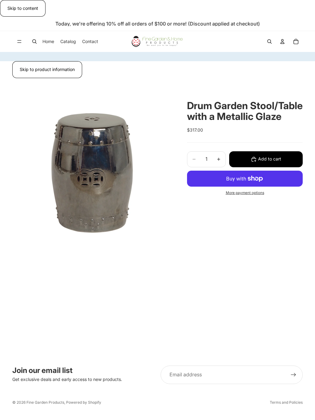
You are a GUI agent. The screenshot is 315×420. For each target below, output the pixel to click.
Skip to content (22, 8)
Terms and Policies (286, 402)
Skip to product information (47, 69)
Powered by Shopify (83, 402)
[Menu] (19, 42)
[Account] (282, 41)
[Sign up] (293, 374)
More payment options (245, 193)
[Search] (34, 41)
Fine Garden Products (45, 402)
